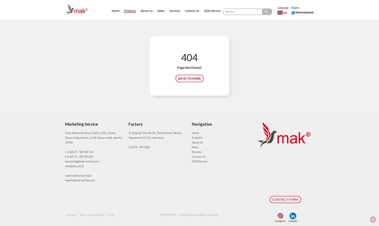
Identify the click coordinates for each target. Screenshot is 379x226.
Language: (283, 7)
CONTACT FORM (285, 199)
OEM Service (212, 11)
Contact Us (192, 11)
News (161, 11)
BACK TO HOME (189, 78)
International (304, 12)
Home (115, 11)
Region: (295, 7)
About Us (147, 11)
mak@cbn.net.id (74, 166)
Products (130, 11)
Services (174, 11)
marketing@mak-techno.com (82, 161)
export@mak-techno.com (80, 180)
